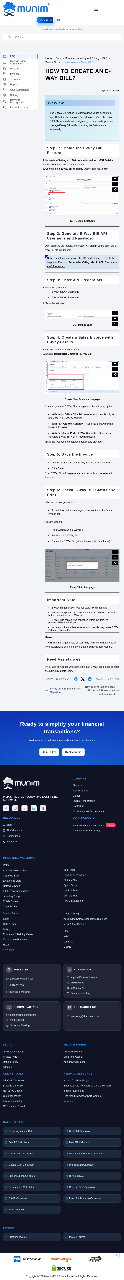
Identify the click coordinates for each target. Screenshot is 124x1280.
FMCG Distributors (73, 901)
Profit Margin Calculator (81, 1165)
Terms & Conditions (13, 1051)
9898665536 (77, 982)
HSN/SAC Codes (12, 1091)
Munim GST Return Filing (86, 830)
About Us (78, 785)
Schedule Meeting (20, 1025)
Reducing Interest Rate (21, 1131)
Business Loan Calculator (22, 1176)
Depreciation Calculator (21, 1187)
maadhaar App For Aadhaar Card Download (87, 1085)
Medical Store (71, 890)
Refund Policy (10, 1062)
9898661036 (17, 985)
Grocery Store (71, 895)
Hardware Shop (11, 886)
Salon (6, 919)
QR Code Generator (13, 1080)
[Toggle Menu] (96, 9)
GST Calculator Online (21, 1153)
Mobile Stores (10, 901)
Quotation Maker (12, 1096)
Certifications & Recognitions (88, 811)
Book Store (69, 870)
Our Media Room (73, 1051)
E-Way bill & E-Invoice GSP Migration (65, 690)
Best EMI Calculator (79, 1131)
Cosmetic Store (11, 876)
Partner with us (81, 790)
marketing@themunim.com (85, 1016)
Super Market (10, 906)
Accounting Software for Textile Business (85, 919)
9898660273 (77, 988)
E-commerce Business (15, 939)
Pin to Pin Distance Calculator (85, 1198)
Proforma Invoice (18, 1237)
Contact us (78, 806)
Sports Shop (70, 885)
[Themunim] (26, 3)
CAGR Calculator (18, 1198)
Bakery (7, 929)
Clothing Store (71, 880)
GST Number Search (14, 1106)
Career (76, 796)
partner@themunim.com (23, 1015)
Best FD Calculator (19, 1142)
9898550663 (17, 1020)
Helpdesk (12, 841)
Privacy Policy (10, 1056)
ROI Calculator (16, 1209)
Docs (58, 58)
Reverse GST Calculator (82, 1187)
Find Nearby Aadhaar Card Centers (82, 1096)
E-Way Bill (51, 62)
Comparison (13, 836)
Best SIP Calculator (79, 1142)
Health (6, 945)
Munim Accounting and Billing (82, 58)
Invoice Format (77, 1237)
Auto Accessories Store (15, 870)
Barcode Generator (13, 1085)
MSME (67, 947)
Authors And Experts (74, 1062)
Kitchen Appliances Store (16, 891)
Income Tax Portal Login (76, 1080)
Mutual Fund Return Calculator (85, 1153)
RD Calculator (76, 1176)
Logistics (68, 941)
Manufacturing (71, 913)
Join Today (49, 752)
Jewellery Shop (11, 896)
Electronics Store (12, 881)
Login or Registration (84, 801)
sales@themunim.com (22, 978)
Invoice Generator (12, 1101)
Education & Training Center (18, 934)
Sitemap (7, 1067)
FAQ (105, 58)
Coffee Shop (9, 924)
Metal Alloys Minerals (75, 924)
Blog (9, 825)
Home (48, 58)
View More (9, 950)
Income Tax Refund (74, 1091)
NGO (66, 936)
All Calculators (14, 830)
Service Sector (11, 913)
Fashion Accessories (75, 875)
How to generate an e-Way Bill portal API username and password (100, 690)
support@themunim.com (84, 977)
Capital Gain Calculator (21, 1165)
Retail (6, 865)
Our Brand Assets (73, 1056)
